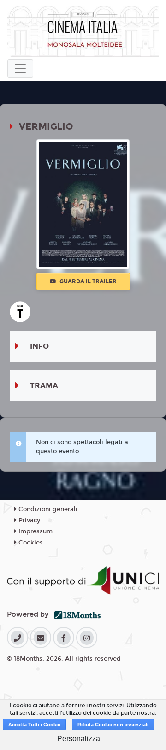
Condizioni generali (47, 509)
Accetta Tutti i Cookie (34, 724)
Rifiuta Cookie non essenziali (112, 724)
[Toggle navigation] (20, 68)
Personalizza (78, 739)
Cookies (30, 542)
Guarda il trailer (87, 281)
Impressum (35, 531)
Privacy (28, 520)
